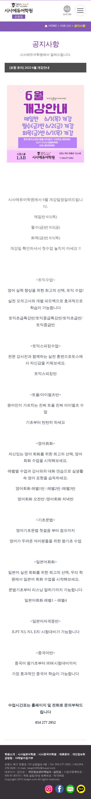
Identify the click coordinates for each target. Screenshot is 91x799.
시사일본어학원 (27, 754)
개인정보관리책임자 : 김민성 (44, 771)
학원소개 (10, 754)
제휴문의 (64, 754)
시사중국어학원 (47, 754)
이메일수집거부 (24, 758)
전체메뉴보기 (80, 10)
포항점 (18, 17)
